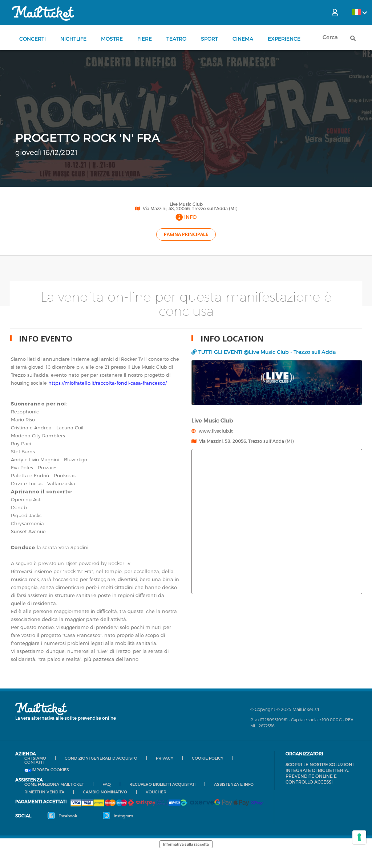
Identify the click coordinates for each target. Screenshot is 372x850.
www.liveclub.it (216, 430)
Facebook (67, 815)
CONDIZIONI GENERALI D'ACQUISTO (101, 758)
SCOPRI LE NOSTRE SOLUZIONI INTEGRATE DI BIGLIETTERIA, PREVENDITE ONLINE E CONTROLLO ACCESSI (320, 773)
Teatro (176, 39)
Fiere (144, 39)
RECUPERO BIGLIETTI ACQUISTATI (162, 784)
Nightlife (73, 39)
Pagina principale (186, 234)
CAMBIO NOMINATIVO (105, 792)
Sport (209, 39)
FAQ (106, 784)
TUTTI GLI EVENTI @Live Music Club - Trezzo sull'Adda (267, 352)
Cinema (242, 39)
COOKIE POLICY (207, 758)
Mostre (112, 39)
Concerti (32, 39)
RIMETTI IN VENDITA (44, 792)
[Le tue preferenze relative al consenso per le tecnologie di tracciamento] (359, 837)
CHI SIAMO (35, 758)
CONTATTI (34, 762)
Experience (284, 39)
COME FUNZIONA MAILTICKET (54, 784)
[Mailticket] (43, 13)
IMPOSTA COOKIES (50, 770)
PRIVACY (164, 758)
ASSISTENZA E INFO (234, 784)
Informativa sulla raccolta (186, 844)
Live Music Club (186, 204)
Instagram (123, 815)
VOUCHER (156, 792)
